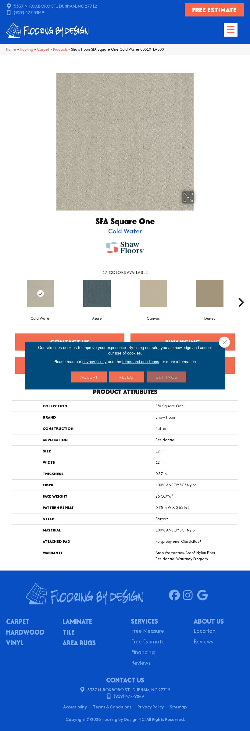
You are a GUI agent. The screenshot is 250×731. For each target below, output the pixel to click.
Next (240, 293)
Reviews (141, 663)
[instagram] (190, 595)
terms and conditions (140, 361)
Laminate (77, 622)
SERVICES (144, 621)
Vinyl (14, 643)
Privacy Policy (151, 707)
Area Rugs (79, 643)
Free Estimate (148, 642)
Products (60, 49)
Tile (68, 632)
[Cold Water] (40, 293)
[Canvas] (153, 293)
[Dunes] (209, 293)
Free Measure (147, 631)
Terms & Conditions (112, 707)
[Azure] (97, 293)
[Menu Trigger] (231, 30)
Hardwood (25, 632)
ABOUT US (209, 621)
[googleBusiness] (204, 595)
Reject (126, 377)
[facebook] (176, 595)
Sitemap (178, 707)
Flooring (26, 49)
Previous (9, 293)
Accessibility (75, 707)
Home (11, 49)
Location (205, 631)
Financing (143, 652)
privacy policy (94, 361)
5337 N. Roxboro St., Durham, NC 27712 (55, 6)
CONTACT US (125, 680)
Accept (89, 377)
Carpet (43, 49)
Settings (166, 377)
